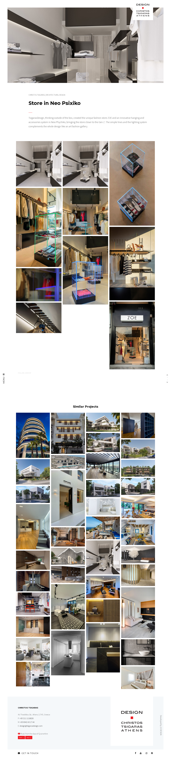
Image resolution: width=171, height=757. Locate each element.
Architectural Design (55, 95)
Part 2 (29, 738)
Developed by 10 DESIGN (161, 725)
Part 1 (21, 738)
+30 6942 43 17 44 (27, 722)
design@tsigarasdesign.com (31, 726)
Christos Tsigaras (37, 95)
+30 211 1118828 (26, 718)
